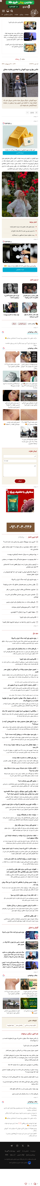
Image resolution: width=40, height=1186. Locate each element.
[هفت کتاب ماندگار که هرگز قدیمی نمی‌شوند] (29, 307)
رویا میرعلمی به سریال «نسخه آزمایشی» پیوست (21, 554)
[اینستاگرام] (17, 1146)
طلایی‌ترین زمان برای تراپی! (16, 22)
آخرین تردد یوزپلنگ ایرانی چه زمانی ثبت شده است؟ (19, 542)
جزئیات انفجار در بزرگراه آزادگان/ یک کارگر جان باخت (20, 859)
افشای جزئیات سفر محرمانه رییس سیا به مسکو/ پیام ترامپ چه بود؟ (21, 769)
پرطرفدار (21, 537)
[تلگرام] (12, 1146)
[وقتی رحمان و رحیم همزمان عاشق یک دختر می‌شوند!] (29, 288)
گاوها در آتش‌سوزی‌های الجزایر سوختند (23, 607)
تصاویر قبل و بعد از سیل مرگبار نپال (25, 825)
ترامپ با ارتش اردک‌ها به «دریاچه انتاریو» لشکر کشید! (19, 622)
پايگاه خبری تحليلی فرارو (16, 1159)
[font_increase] (36, 112)
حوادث (16, 14)
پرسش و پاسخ (30, 1155)
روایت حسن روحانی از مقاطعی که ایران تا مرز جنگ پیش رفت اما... (20, 883)
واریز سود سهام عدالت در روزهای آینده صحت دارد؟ (20, 734)
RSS (6, 1155)
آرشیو (18, 1151)
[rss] (28, 1146)
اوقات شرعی (20, 1155)
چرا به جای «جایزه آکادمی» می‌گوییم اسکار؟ (11, 297)
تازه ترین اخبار (33, 537)
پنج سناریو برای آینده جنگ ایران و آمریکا (24, 579)
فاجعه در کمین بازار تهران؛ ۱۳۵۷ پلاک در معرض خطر (13, 943)
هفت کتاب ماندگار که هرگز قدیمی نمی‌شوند (31, 316)
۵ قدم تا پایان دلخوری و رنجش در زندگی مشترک (21, 905)
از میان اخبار (34, 280)
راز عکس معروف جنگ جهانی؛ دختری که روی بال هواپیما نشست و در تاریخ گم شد (20, 699)
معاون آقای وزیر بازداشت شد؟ (27, 781)
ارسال (20, 481)
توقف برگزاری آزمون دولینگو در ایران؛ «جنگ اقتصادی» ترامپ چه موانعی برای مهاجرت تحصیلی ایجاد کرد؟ (21, 792)
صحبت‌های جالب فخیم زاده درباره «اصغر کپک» (22, 227)
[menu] (3, 11)
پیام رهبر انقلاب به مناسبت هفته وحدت (24, 758)
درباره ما (33, 1151)
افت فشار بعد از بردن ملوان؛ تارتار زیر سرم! (23, 895)
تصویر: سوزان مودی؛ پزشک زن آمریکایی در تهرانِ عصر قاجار (21, 670)
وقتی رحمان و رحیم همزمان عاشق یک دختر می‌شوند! (30, 297)
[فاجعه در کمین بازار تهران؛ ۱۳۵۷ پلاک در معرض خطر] (32, 945)
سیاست (27, 14)
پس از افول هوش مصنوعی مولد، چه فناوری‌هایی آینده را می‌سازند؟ (20, 722)
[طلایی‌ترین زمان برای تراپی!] (30, 25)
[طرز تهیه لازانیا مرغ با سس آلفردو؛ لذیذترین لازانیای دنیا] (30, 48)
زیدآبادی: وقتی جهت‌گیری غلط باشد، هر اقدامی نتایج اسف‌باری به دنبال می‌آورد (20, 1083)
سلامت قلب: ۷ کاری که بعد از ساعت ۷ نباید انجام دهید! (19, 848)
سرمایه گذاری (20, 153)
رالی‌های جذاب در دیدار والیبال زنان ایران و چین (20, 602)
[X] (23, 1146)
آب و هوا (12, 1155)
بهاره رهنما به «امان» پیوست (11, 315)
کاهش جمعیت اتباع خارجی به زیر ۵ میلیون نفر (22, 685)
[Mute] (7, 261)
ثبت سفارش (20, 269)
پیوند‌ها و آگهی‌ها (10, 1151)
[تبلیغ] (20, 4)
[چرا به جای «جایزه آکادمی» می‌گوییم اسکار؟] (10, 288)
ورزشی (21, 14)
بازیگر (14, 324)
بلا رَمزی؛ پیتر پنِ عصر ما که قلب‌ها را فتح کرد (22, 231)
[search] (12, 11)
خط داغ (35, 634)
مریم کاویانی (22, 324)
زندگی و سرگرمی (8, 14)
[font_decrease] (27, 112)
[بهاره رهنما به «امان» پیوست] (10, 307)
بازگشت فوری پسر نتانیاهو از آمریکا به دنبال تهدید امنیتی (19, 804)
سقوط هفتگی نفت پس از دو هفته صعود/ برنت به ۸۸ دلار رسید (21, 746)
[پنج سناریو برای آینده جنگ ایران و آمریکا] (32, 935)
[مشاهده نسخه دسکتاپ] (8, 11)
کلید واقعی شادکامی (30, 916)
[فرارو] (34, 13)
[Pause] (4, 261)
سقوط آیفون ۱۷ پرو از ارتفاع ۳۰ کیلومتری (23, 612)
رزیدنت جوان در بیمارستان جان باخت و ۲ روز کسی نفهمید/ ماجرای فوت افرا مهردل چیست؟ (20, 1071)
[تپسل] (3, 123)
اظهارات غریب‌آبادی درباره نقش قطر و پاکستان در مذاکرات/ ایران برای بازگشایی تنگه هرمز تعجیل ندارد (22, 870)
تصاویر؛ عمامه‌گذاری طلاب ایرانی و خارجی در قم (21, 589)
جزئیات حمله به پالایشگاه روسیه (26, 815)
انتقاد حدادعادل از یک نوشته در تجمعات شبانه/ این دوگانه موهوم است (21, 836)
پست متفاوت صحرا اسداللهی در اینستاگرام (23, 235)
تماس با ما (25, 1151)
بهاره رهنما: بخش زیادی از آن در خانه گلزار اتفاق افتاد (24, 1089)
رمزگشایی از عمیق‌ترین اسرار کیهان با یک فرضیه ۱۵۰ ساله (19, 711)
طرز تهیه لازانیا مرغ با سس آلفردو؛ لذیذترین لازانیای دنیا (14, 46)
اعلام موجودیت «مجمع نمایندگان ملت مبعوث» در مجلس (19, 559)
